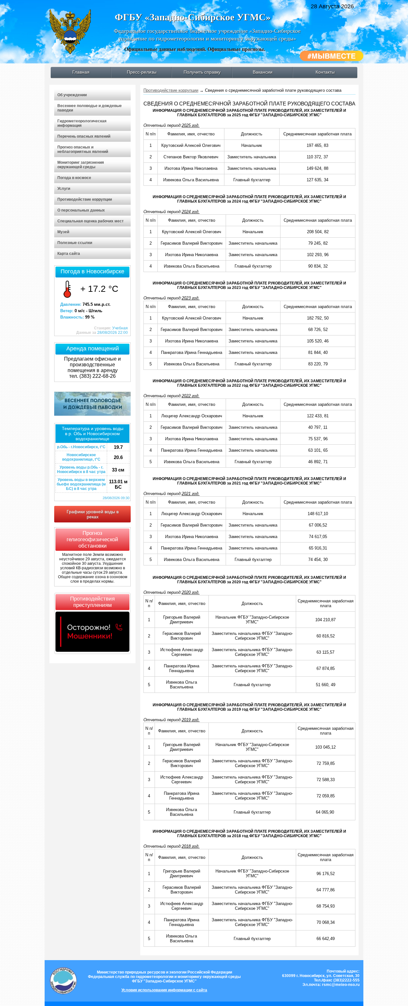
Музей (63, 232)
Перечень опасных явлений (83, 136)
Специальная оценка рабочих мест (90, 221)
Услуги (63, 188)
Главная (81, 72)
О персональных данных (81, 210)
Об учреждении (72, 95)
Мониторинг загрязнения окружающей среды (80, 164)
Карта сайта (68, 253)
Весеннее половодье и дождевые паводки (89, 108)
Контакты (325, 72)
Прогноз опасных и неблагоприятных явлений (82, 149)
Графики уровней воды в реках (93, 514)
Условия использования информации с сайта (164, 990)
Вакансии (263, 72)
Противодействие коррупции (84, 199)
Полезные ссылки (74, 243)
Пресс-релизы (142, 72)
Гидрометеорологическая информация (81, 123)
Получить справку (202, 72)
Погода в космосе (74, 178)
